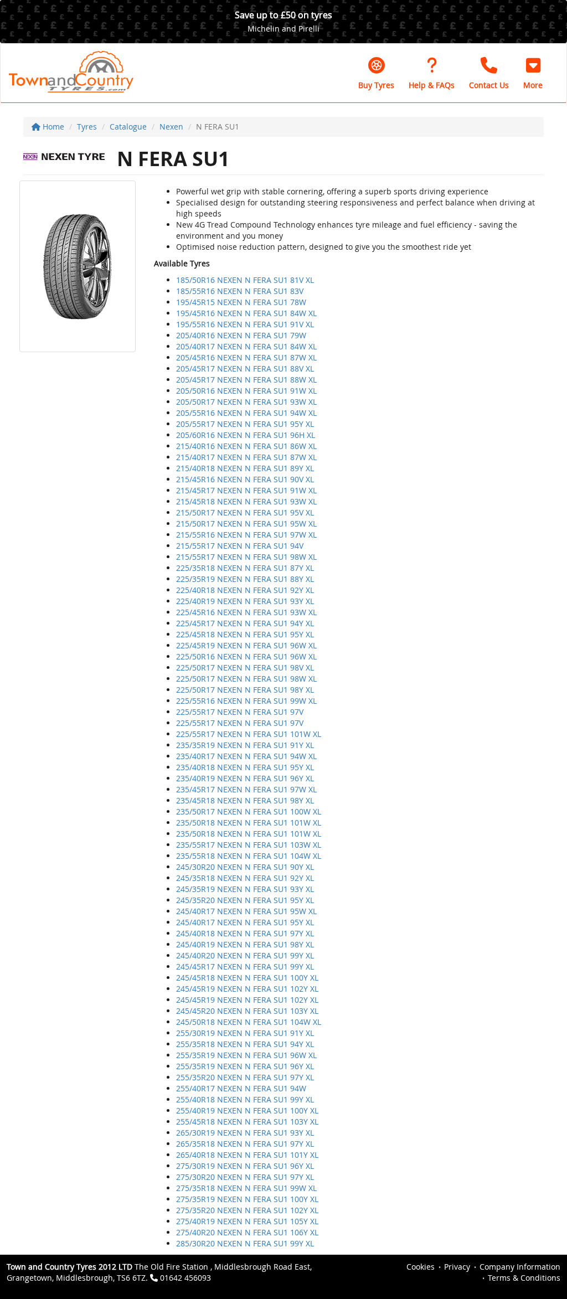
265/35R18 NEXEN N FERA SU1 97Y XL (245, 1143)
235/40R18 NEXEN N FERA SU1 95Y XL (245, 767)
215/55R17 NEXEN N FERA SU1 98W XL (246, 556)
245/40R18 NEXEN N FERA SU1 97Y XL (245, 933)
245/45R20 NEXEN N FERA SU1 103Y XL (247, 1011)
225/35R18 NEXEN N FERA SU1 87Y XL (245, 568)
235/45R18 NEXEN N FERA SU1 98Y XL (245, 800)
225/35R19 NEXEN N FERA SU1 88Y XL (245, 579)
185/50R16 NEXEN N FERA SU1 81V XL (245, 280)
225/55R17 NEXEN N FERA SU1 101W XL (248, 734)
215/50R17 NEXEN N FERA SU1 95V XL (245, 512)
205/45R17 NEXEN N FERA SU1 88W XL (246, 379)
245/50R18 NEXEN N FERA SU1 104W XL (248, 1022)
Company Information (520, 1266)
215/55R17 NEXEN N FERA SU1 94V (239, 545)
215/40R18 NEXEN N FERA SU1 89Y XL (245, 468)
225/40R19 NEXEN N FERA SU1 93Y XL (245, 601)
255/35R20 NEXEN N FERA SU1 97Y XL (245, 1077)
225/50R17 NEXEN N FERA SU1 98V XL (245, 667)
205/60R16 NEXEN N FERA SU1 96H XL (245, 435)
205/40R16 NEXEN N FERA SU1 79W (241, 335)
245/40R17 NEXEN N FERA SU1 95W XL (246, 911)
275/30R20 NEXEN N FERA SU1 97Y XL (245, 1177)
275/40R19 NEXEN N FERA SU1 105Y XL (247, 1221)
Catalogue (128, 126)
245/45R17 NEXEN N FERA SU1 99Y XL (245, 966)
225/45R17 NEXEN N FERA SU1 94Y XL (245, 623)
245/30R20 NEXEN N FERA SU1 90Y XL (245, 867)
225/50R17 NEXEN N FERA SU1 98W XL (246, 678)
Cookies (420, 1266)
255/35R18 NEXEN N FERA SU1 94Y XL (245, 1044)
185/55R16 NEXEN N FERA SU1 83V (239, 291)
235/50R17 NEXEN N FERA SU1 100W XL (248, 811)
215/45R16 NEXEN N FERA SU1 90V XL (245, 479)
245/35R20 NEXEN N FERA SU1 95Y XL (245, 900)
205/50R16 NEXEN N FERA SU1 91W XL (246, 390)
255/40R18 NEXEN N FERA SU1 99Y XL (245, 1099)
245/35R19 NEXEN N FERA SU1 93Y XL (245, 889)
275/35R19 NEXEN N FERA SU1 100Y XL (247, 1199)
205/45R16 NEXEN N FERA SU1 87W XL (246, 357)
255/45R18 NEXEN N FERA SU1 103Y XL (247, 1121)
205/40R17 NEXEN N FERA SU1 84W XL (246, 346)
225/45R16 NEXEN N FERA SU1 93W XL (246, 612)
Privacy (457, 1266)
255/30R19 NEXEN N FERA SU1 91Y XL (245, 1033)
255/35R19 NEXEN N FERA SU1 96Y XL (245, 1066)
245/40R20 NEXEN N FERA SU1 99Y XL (245, 955)
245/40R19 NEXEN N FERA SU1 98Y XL (245, 944)
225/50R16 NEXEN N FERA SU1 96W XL (246, 656)
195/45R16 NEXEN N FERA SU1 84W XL (246, 313)
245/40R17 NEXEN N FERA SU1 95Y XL (245, 922)
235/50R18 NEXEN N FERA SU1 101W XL (248, 822)
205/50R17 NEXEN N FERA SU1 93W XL (246, 401)
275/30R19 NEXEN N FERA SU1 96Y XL (245, 1166)
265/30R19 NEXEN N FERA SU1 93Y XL (245, 1132)
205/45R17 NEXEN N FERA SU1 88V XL (245, 368)
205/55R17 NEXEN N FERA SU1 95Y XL (245, 424)
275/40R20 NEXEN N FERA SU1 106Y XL (247, 1232)
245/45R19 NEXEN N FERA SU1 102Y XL (247, 988)
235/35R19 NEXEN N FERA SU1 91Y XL (245, 745)
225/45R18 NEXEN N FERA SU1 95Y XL (245, 634)
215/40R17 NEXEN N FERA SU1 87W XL (246, 457)
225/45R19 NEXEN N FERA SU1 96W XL (246, 645)
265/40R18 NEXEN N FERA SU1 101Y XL (247, 1154)
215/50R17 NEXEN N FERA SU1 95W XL (246, 523)
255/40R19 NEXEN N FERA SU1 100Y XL (247, 1110)
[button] (533, 73)
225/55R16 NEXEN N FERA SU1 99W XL (246, 700)
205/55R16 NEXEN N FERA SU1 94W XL (246, 413)
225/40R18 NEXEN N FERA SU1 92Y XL (245, 590)
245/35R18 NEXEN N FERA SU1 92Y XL (245, 878)
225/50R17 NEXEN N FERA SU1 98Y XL (245, 689)
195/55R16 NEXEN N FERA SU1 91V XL (245, 324)
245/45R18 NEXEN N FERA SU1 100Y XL (247, 977)
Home (52, 126)
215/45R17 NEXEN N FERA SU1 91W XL (246, 490)
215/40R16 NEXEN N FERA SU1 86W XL (246, 446)
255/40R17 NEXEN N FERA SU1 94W (241, 1088)
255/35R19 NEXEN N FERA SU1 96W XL (246, 1055)
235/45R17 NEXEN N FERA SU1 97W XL (246, 789)
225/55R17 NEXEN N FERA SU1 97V (239, 712)
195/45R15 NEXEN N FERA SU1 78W (241, 302)
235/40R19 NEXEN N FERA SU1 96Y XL (245, 778)
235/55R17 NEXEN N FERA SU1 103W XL (248, 844)
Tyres (87, 126)
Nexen (171, 126)
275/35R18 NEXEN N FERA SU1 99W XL (246, 1188)
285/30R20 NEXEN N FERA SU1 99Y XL (245, 1243)
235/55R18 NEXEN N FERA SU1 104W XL (248, 855)
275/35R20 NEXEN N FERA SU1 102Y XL (247, 1210)
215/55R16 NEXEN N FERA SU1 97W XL (246, 534)
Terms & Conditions (524, 1277)
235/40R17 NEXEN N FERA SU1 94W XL (246, 756)
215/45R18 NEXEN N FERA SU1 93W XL (246, 501)
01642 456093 (185, 1277)
